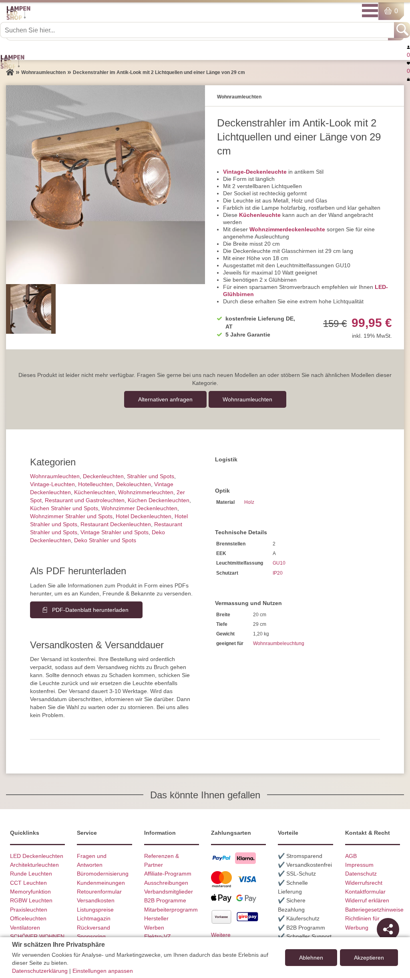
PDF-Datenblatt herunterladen (90, 610)
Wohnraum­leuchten (247, 399)
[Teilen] (388, 929)
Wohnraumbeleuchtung (278, 643)
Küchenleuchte (260, 215)
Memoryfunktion (30, 891)
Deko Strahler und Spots (105, 540)
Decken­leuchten (103, 476)
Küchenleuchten (94, 492)
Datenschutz (361, 873)
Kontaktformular (365, 891)
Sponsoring (91, 936)
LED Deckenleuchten (36, 856)
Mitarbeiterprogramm (171, 909)
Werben (154, 927)
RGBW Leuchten (31, 900)
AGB (351, 856)
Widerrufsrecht (363, 883)
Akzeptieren (369, 957)
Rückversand (93, 927)
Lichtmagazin (94, 918)
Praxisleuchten (28, 909)
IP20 (278, 573)
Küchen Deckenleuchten (158, 500)
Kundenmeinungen (101, 883)
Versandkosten (96, 900)
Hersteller (156, 918)
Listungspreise (95, 909)
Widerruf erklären (367, 900)
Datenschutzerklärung (40, 971)
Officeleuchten (28, 918)
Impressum (359, 865)
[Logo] (18, 18)
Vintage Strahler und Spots (114, 532)
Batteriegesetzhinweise (374, 909)
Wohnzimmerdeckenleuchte (287, 229)
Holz (249, 502)
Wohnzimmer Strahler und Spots (71, 516)
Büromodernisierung (103, 873)
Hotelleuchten (95, 484)
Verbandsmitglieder (168, 891)
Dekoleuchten (133, 484)
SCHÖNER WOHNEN (37, 936)
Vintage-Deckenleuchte (255, 171)
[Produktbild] (105, 184)
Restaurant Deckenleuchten (115, 524)
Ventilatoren (25, 927)
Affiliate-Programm (167, 873)
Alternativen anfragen (165, 399)
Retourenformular (99, 891)
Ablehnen (311, 957)
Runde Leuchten (31, 873)
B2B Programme (165, 900)
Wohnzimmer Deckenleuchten (139, 508)
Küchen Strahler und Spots (64, 508)
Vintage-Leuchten (52, 484)
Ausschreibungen (166, 883)
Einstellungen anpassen (102, 971)
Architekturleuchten (34, 865)
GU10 (279, 563)
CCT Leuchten (28, 883)
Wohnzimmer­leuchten (145, 492)
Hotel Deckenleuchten (143, 516)
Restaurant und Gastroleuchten (85, 500)
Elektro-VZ (157, 936)
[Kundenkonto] (408, 47)
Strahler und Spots (150, 476)
